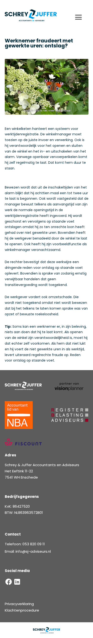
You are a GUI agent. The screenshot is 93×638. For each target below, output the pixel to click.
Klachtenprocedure (22, 610)
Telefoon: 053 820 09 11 (25, 543)
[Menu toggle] (80, 17)
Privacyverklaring (19, 603)
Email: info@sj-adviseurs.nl (28, 551)
